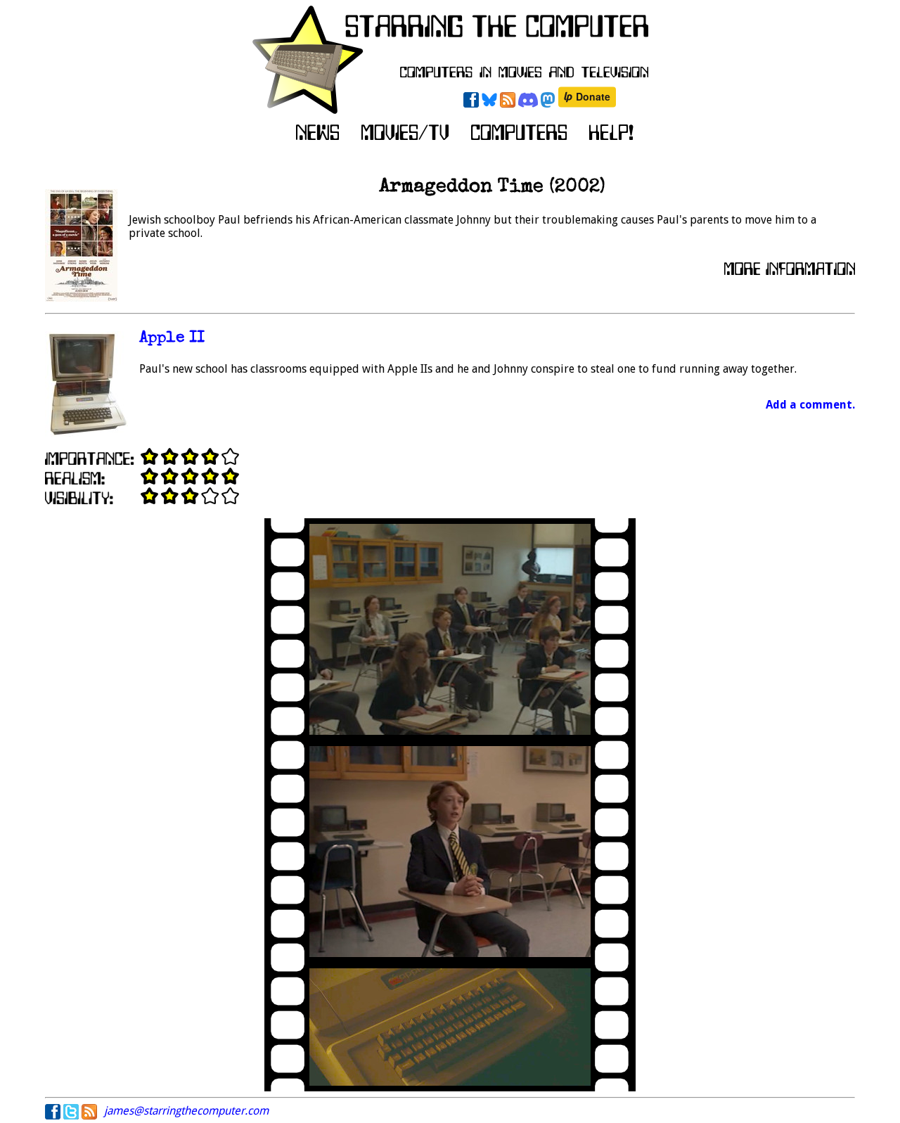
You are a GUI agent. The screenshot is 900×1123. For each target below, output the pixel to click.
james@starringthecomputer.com (186, 1110)
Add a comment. (810, 404)
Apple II (172, 339)
